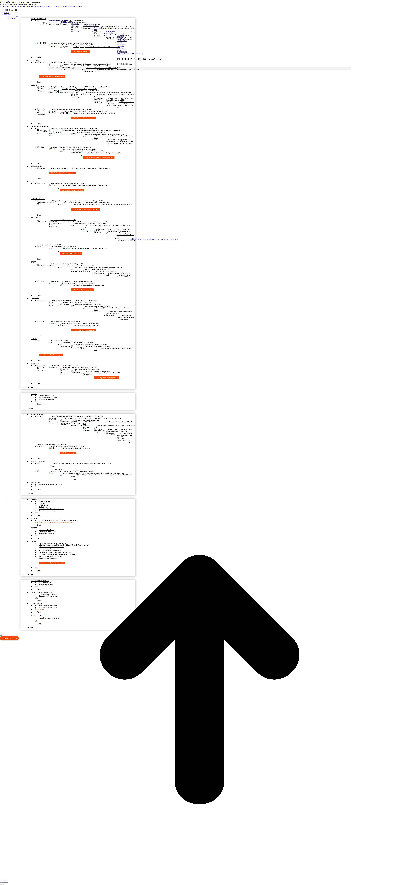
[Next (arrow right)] (3, 884)
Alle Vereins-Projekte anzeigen (51, 355)
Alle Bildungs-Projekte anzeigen (84, 118)
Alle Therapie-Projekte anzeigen (84, 330)
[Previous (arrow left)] (1, 884)
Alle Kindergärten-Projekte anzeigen (63, 173)
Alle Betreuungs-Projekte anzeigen (52, 76)
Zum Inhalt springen (6, 1)
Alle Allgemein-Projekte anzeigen (107, 378)
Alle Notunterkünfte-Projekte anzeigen (86, 209)
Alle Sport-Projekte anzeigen (83, 290)
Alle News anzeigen (68, 453)
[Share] (3, 882)
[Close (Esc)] (1, 882)
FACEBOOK (164, 239)
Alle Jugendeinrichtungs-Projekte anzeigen (99, 157)
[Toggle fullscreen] (5, 882)
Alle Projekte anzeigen (81, 51)
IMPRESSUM (132, 239)
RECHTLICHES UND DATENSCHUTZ (148, 239)
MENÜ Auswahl (11, 10)
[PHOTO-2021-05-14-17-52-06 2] (191, 238)
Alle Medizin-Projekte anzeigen (72, 190)
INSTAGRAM (174, 239)
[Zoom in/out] (7, 882)
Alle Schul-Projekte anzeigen (71, 253)
